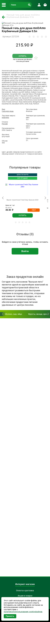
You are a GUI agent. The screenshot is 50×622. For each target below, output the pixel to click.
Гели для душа (8, 111)
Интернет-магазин (25, 584)
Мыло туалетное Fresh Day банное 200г (23, 200)
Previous (3, 198)
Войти (25, 251)
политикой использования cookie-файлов (23, 612)
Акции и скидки (25, 596)
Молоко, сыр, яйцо (13, 314)
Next (45, 198)
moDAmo (5, 117)
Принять (10, 616)
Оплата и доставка (25, 590)
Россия (5, 124)
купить (22, 56)
